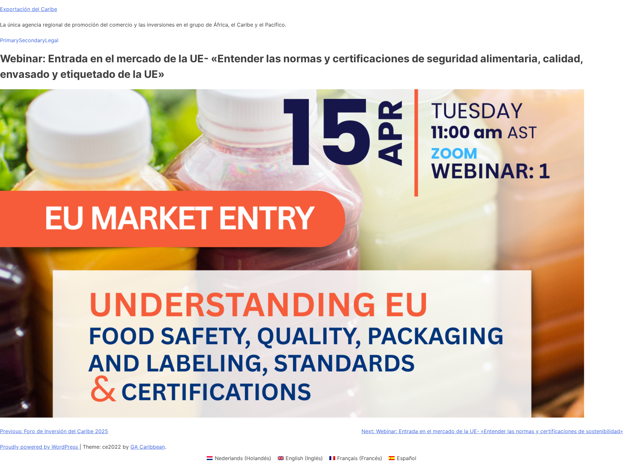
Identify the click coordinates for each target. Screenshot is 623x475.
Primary (9, 40)
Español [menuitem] (406, 458)
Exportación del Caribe (28, 9)
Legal (51, 40)
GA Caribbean (147, 447)
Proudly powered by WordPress (39, 447)
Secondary (32, 40)
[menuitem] (238, 458)
